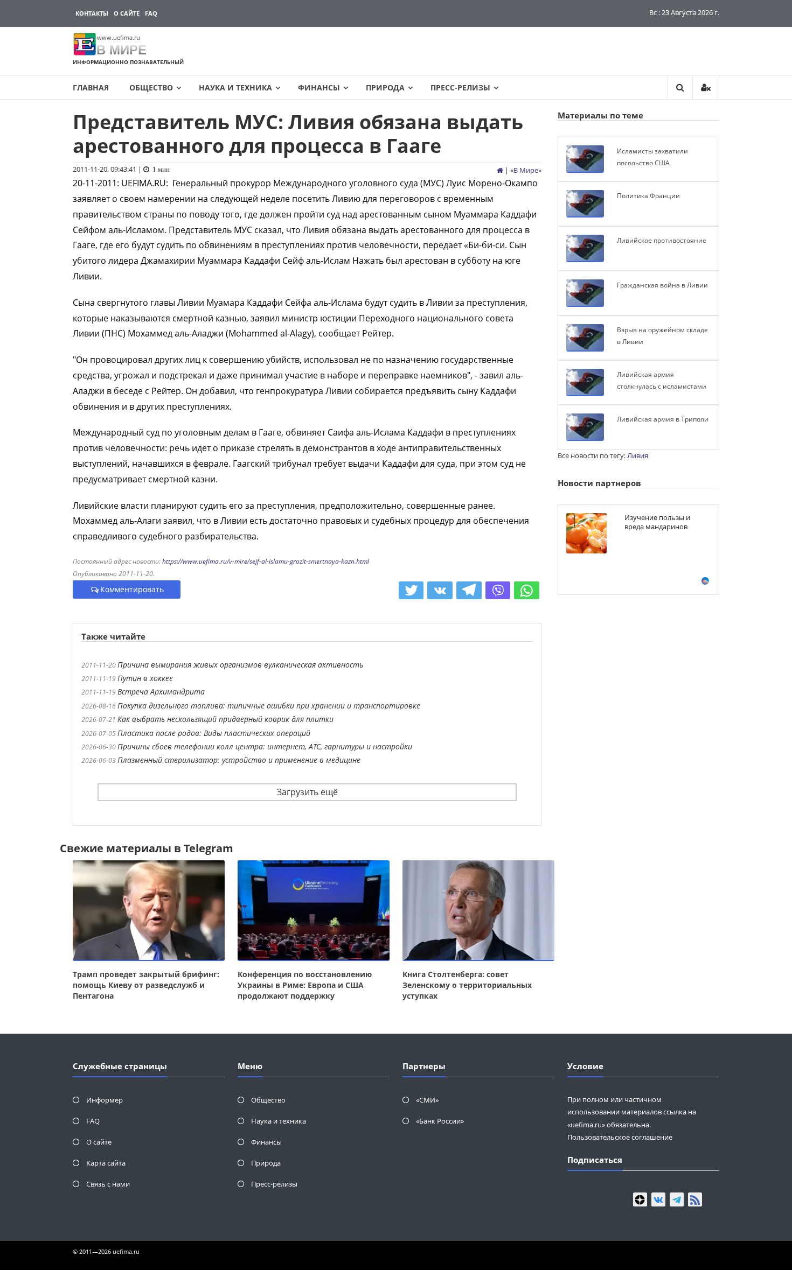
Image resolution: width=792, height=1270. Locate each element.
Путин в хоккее (145, 678)
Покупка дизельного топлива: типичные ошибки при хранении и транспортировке (268, 705)
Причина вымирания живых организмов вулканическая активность (240, 664)
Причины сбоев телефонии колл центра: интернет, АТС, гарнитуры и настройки (264, 746)
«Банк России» (440, 1121)
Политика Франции (648, 195)
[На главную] (500, 170)
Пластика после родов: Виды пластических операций (213, 733)
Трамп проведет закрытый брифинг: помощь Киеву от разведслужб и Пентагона (146, 985)
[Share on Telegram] (469, 590)
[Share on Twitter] (411, 590)
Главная (91, 87)
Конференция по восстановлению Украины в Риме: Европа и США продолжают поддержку (305, 985)
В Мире (525, 170)
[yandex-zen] (640, 1199)
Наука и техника (235, 87)
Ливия (637, 455)
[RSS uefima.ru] (695, 1199)
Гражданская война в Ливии (662, 285)
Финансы (319, 87)
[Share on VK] (440, 590)
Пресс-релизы (460, 87)
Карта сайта (106, 1163)
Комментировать (132, 589)
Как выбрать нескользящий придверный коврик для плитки (225, 719)
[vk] (658, 1199)
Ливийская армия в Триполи (662, 419)
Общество (151, 87)
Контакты (91, 13)
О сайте (127, 13)
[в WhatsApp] (526, 590)
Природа (385, 87)
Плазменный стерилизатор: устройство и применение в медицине (238, 760)
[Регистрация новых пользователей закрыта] (706, 87)
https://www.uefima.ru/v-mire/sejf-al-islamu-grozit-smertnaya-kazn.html (265, 561)
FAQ (151, 13)
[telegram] (677, 1199)
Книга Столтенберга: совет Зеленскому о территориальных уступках (467, 985)
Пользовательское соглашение (619, 1137)
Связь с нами (108, 1184)
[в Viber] (498, 590)
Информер (104, 1100)
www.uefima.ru (118, 37)
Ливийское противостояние (661, 240)
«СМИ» (427, 1100)
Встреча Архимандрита (161, 691)
